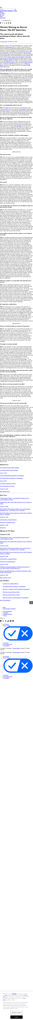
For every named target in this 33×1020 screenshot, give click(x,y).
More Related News (5, 491)
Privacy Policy (6, 625)
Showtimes (2, 17)
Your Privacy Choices (9, 641)
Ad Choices (6, 624)
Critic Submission (7, 611)
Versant (14, 993)
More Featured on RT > (6, 577)
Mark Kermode (10, 62)
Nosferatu (21, 57)
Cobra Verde (3, 58)
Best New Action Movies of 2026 (11, 592)
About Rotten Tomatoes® (9, 608)
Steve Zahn (22, 109)
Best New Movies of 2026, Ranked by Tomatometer (15, 597)
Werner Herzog (9, 47)
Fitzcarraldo (28, 57)
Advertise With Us (7, 614)
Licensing (5, 612)
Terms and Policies (7, 644)
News (1, 16)
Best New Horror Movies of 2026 (11, 594)
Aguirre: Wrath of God (13, 57)
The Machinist (18, 125)
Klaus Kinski (5, 52)
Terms (6, 995)
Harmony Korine (8, 59)
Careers (5, 615)
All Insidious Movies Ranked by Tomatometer (14, 586)
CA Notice (5, 643)
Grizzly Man (12, 58)
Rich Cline (4, 41)
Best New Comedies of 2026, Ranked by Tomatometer (16, 589)
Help (4, 607)
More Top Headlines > (5, 600)
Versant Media (16, 648)
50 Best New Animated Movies (10, 583)
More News (3, 527)
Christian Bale (9, 105)
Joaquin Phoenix (28, 62)
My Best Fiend (27, 52)
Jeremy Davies (5, 110)
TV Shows (2, 13)
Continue (16, 1017)
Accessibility (6, 645)
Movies (2, 12)
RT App (2, 15)
